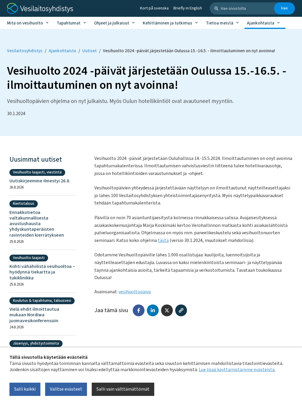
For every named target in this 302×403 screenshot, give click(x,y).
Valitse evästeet (66, 389)
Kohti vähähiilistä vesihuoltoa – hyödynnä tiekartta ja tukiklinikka (42, 272)
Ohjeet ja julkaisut (111, 23)
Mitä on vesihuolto (25, 23)
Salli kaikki (25, 389)
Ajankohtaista (260, 23)
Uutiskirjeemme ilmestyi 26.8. (39, 181)
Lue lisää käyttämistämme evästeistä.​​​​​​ (237, 369)
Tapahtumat (69, 23)
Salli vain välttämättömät (123, 389)
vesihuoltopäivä (135, 292)
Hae (284, 8)
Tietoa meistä (219, 23)
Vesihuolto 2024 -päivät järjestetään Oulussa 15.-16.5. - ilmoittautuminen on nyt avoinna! (189, 51)
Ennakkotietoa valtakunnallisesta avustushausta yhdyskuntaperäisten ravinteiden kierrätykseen (36, 224)
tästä (163, 240)
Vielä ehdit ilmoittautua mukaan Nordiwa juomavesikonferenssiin (34, 315)
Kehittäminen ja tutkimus (167, 23)
